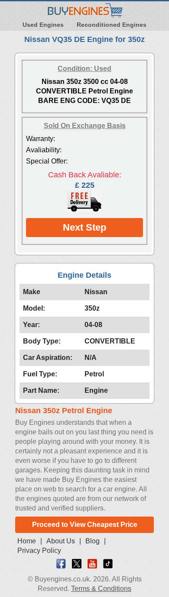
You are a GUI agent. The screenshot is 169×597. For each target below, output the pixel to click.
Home (26, 541)
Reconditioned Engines (111, 24)
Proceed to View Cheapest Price (84, 524)
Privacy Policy (39, 550)
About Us (60, 541)
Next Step (84, 227)
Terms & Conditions (101, 588)
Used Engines (43, 24)
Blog (92, 541)
